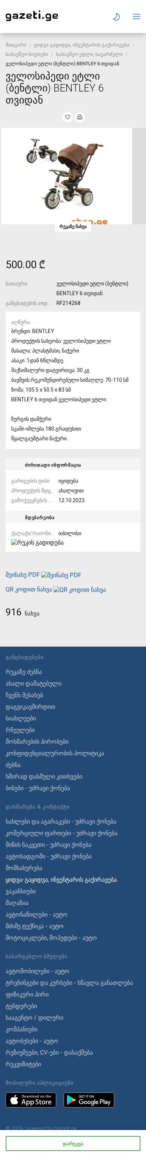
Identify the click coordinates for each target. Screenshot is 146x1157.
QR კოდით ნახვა (29, 589)
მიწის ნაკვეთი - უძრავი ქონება (48, 844)
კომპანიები (21, 1029)
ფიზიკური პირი (27, 994)
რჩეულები (20, 730)
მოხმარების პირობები (37, 741)
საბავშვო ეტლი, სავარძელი (89, 54)
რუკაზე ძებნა (24, 671)
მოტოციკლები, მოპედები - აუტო (51, 937)
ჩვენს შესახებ (24, 695)
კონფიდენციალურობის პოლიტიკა (55, 753)
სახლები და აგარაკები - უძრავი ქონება (61, 821)
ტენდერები (21, 1006)
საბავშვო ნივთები (27, 54)
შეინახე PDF (23, 574)
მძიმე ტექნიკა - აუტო (35, 926)
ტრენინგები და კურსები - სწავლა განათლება (69, 982)
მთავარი (16, 45)
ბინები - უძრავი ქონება (38, 788)
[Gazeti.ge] (32, 21)
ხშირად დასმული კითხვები (44, 776)
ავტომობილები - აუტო (37, 971)
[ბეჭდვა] (79, 117)
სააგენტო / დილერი (34, 1017)
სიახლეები (21, 718)
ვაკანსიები (21, 891)
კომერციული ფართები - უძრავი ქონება (62, 833)
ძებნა (13, 764)
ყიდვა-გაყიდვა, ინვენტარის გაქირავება (82, 45)
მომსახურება (24, 868)
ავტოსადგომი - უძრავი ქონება (49, 856)
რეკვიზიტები (23, 1064)
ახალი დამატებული (33, 683)
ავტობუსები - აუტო (32, 1040)
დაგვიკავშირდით (30, 706)
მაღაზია (17, 902)
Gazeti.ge (65, 1128)
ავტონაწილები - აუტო (36, 914)
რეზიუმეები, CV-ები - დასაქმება (49, 1052)
